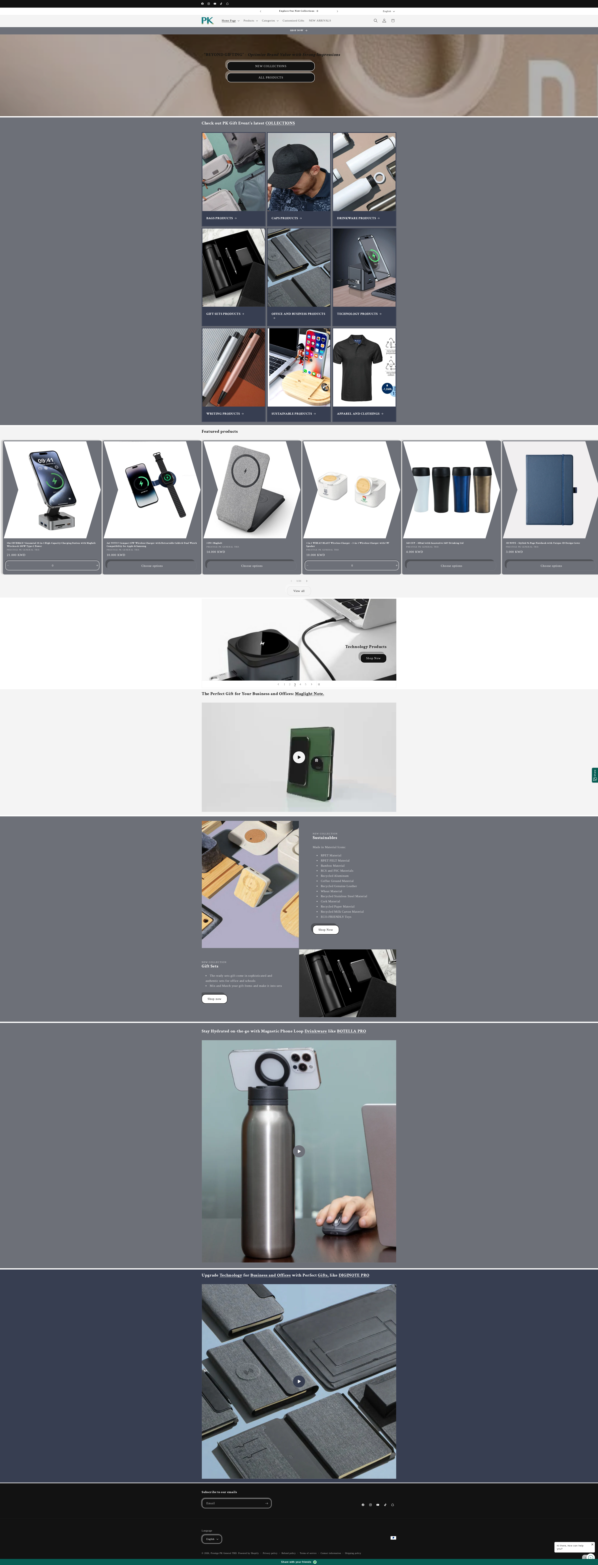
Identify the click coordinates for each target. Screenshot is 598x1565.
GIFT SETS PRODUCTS (223, 314)
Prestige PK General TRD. (224, 1553)
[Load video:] (299, 757)
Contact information (331, 1553)
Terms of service (308, 1553)
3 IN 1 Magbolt (214, 543)
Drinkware (316, 1031)
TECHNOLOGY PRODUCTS (357, 314)
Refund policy (289, 1553)
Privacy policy (270, 1553)
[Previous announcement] (260, 11)
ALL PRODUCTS (271, 77)
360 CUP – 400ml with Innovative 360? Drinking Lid (435, 543)
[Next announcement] (337, 11)
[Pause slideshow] (319, 684)
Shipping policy (353, 1553)
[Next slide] (311, 684)
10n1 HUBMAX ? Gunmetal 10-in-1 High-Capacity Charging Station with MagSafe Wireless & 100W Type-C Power (51, 545)
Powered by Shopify (248, 1553)
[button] (230, 21)
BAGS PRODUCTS (219, 218)
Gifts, (323, 1275)
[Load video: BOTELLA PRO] (299, 1151)
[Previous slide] (278, 684)
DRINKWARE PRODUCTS (356, 218)
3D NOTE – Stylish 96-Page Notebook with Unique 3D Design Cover (543, 543)
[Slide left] (291, 580)
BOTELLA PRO (351, 1031)
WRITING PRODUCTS (223, 414)
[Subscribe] (266, 1503)
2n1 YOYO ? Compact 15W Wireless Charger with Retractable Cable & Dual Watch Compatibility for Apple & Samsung (152, 545)
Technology (231, 1275)
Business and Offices (270, 1275)
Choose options (152, 566)
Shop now (215, 999)
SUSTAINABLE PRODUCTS (292, 414)
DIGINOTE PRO (354, 1275)
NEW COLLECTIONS (271, 66)
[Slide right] (306, 580)
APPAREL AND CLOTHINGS (358, 414)
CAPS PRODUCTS (285, 218)
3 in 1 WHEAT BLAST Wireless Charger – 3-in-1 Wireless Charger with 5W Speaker (347, 545)
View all (299, 591)
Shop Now (299, 658)
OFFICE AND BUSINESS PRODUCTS (298, 314)
